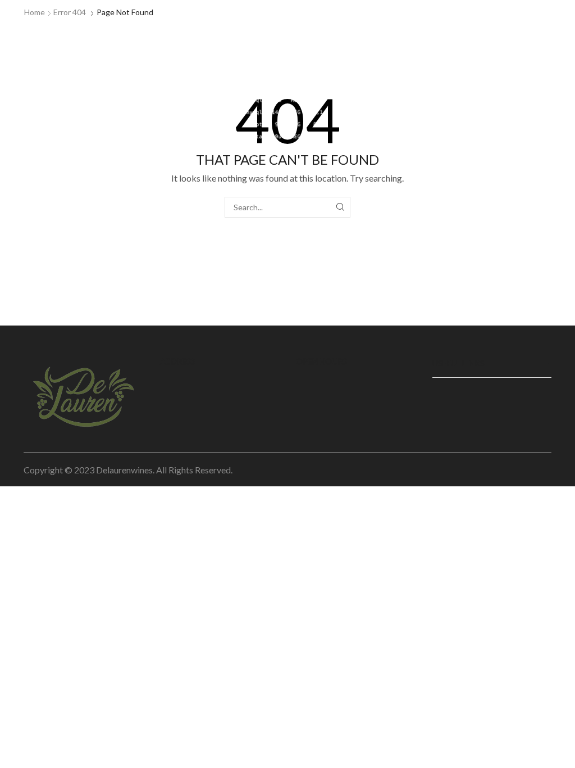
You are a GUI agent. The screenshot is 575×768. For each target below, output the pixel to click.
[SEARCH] (340, 207)
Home (34, 12)
